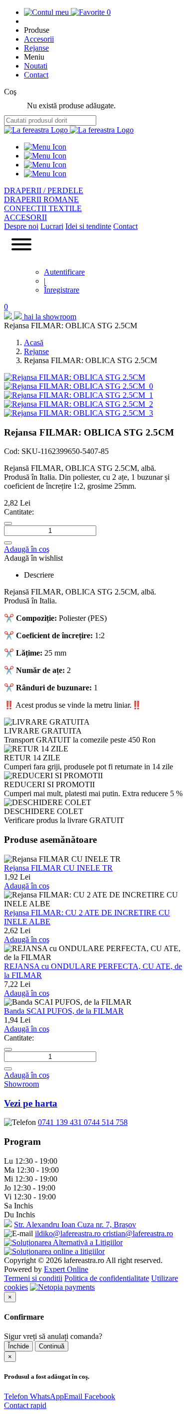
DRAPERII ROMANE (41, 199)
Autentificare (64, 272)
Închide (18, 1346)
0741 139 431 (61, 1122)
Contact (36, 75)
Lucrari (51, 226)
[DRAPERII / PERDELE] (45, 147)
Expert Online (66, 1269)
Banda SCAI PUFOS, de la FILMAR (64, 1011)
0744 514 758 (106, 1122)
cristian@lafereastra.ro (138, 1233)
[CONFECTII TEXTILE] (45, 164)
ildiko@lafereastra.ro (69, 1233)
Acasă (33, 342)
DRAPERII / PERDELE (43, 190)
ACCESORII (25, 217)
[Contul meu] (47, 12)
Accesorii (39, 39)
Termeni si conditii (33, 1278)
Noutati (35, 66)
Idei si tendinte (88, 226)
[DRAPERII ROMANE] (45, 155)
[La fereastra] (37, 130)
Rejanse (36, 48)
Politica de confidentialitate (106, 1278)
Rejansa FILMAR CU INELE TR (58, 868)
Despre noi (21, 226)
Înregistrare (61, 290)
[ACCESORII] (45, 173)
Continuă (51, 1346)
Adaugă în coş (26, 549)
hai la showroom (50, 316)
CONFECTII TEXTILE (43, 208)
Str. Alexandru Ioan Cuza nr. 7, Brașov (75, 1224)
